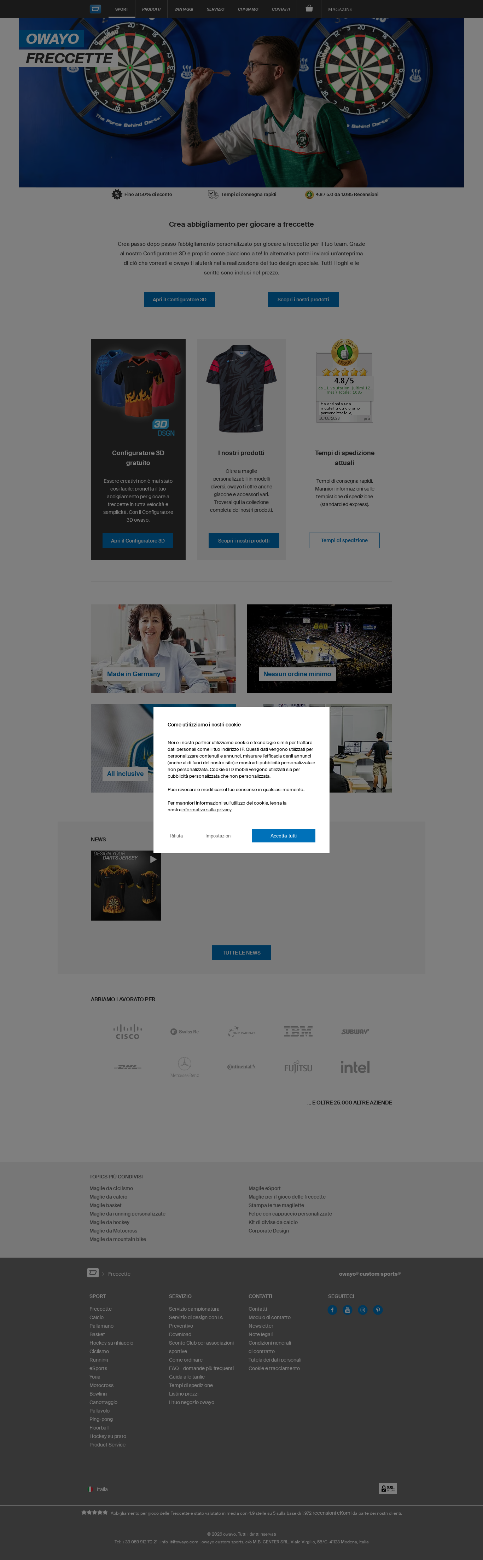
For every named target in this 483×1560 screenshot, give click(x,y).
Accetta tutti (283, 836)
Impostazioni (218, 836)
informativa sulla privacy (206, 809)
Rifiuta (176, 836)
